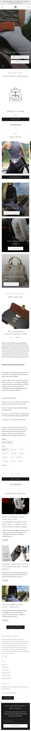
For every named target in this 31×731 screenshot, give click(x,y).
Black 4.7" (5, 449)
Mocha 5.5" (6, 461)
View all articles (15, 627)
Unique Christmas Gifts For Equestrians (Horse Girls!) (15, 566)
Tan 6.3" (20, 461)
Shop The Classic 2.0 (12, 61)
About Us (4, 664)
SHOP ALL (11, 57)
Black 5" (21, 453)
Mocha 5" (5, 457)
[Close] (28, 704)
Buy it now (15, 479)
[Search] (26, 7)
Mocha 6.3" (14, 453)
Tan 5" (12, 457)
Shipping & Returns (7, 678)
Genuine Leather (7, 442)
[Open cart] (29, 7)
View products (15, 177)
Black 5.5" (19, 457)
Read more (5, 539)
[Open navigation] (2, 7)
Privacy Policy (5, 670)
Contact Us (5, 667)
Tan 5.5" (13, 461)
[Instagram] (6, 656)
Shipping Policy (6, 673)
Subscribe (15, 725)
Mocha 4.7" (14, 449)
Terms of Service (6, 675)
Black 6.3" (5, 453)
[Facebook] (2, 656)
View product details (15, 124)
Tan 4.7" (22, 449)
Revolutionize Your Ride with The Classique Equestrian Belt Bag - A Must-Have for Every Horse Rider (14, 522)
